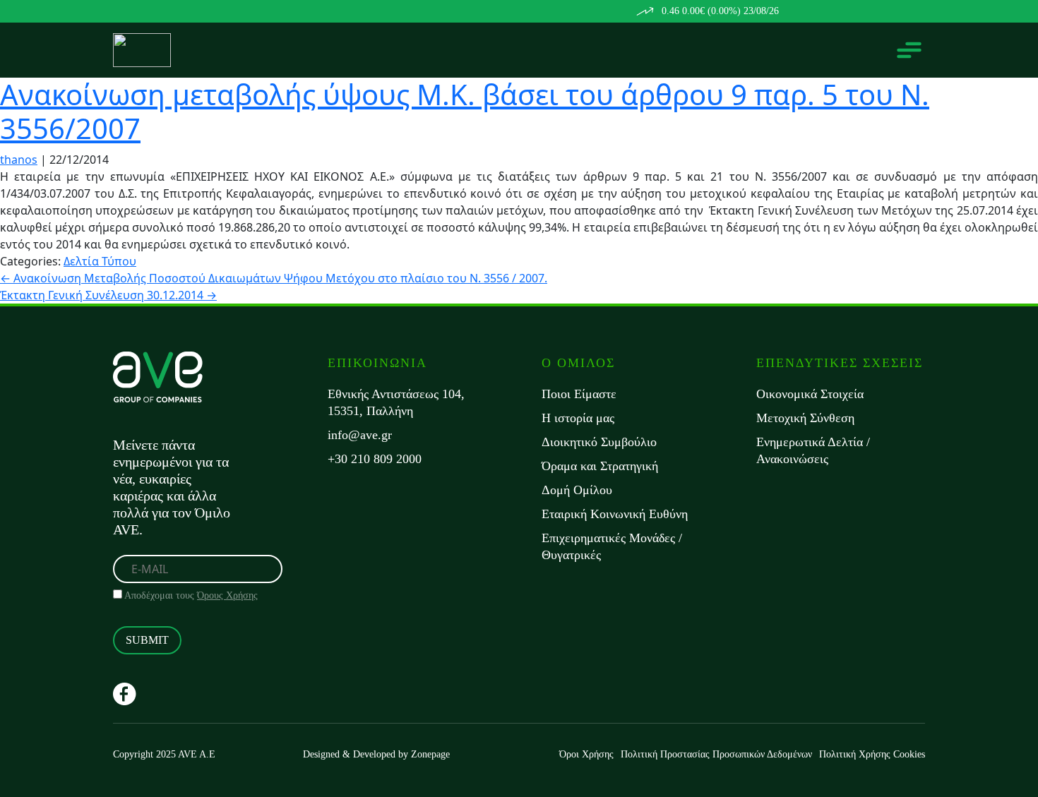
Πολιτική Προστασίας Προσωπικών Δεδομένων (716, 754)
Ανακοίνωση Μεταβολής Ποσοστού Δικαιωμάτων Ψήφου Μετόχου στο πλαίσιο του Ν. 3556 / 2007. (273, 278)
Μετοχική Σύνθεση (805, 418)
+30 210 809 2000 (375, 459)
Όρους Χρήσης (227, 595)
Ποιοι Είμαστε (579, 394)
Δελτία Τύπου (100, 261)
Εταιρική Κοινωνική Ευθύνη (615, 514)
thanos (18, 159)
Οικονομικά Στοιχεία (810, 394)
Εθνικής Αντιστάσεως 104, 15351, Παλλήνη (396, 402)
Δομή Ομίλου (577, 490)
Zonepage (430, 754)
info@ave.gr (360, 435)
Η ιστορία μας (578, 418)
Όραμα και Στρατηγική (600, 466)
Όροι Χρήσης (586, 754)
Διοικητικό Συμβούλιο (599, 442)
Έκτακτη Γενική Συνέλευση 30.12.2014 (108, 295)
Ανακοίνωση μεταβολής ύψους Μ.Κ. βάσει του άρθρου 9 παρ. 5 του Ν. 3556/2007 (464, 111)
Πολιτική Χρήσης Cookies (872, 754)
